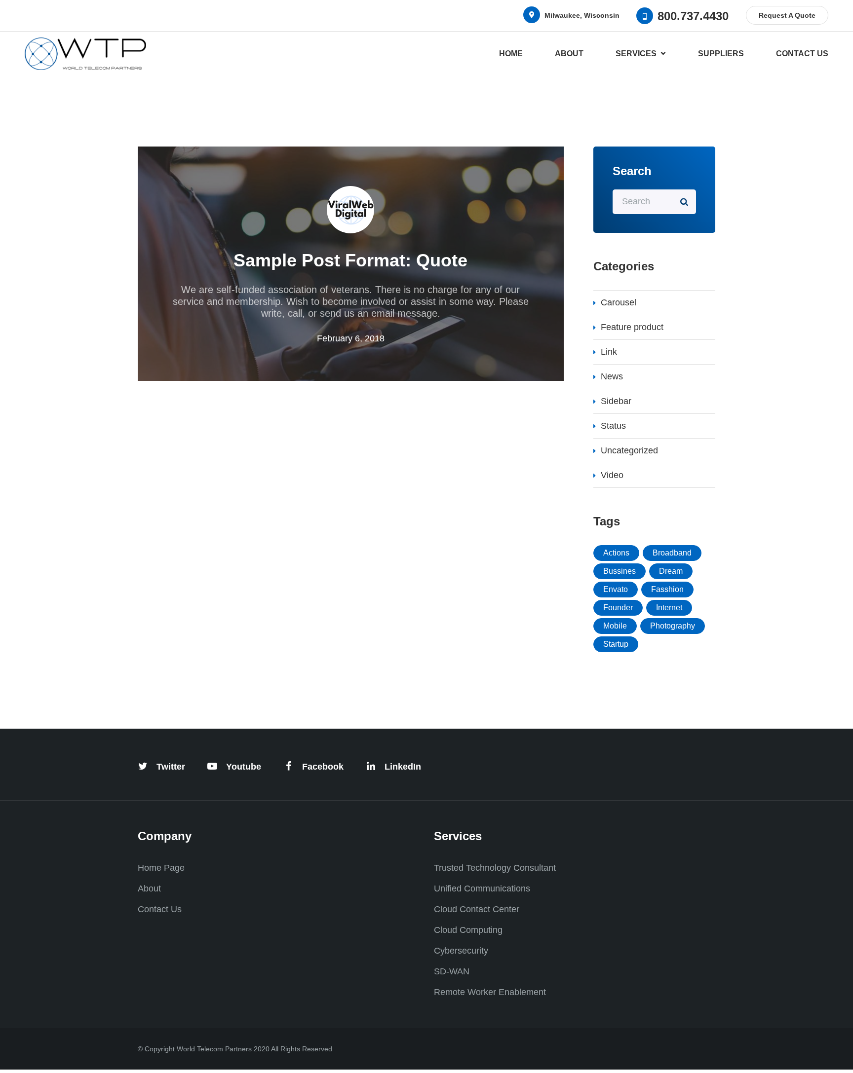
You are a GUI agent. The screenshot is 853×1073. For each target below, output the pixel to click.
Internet (669, 607)
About (569, 53)
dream (671, 571)
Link (609, 352)
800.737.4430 (693, 15)
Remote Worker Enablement (490, 992)
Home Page (161, 867)
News (612, 376)
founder (618, 607)
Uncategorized (629, 450)
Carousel (618, 302)
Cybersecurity (461, 950)
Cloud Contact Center (476, 909)
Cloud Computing (468, 929)
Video (612, 475)
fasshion (667, 589)
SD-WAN (451, 971)
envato (615, 589)
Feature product (632, 327)
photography (672, 626)
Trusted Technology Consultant (495, 867)
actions (616, 553)
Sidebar (616, 401)
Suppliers (721, 53)
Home (511, 53)
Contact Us (802, 53)
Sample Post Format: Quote (350, 260)
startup (615, 644)
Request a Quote (787, 15)
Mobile (615, 626)
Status (613, 426)
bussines (619, 571)
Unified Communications (482, 888)
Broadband (672, 553)
